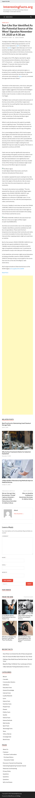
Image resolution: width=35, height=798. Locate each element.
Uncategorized (7, 736)
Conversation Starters (9, 682)
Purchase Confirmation (10, 754)
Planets (5, 709)
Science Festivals (7, 720)
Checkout (5, 752)
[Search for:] (17, 584)
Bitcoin (5, 676)
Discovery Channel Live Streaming (12, 763)
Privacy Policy (7, 771)
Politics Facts (6, 712)
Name (4, 557)
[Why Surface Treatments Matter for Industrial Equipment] (17, 440)
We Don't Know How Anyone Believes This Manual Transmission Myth (24, 639)
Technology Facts (7, 728)
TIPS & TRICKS (7, 734)
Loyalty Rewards (7, 695)
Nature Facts (6, 701)
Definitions (6, 684)
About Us (5, 749)
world (9, 47)
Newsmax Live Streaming (10, 768)
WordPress (11, 796)
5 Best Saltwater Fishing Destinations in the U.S (16, 666)
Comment (5, 536)
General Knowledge (8, 690)
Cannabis (5, 679)
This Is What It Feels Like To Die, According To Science (25, 617)
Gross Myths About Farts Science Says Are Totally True (9, 617)
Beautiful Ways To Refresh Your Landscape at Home (17, 664)
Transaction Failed (9, 760)
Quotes (5, 715)
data (20, 76)
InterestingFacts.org (18, 7)
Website (4, 572)
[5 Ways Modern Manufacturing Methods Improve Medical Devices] (17, 469)
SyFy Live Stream (7, 782)
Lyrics (4, 698)
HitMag (18, 796)
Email (4, 565)
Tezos (4, 731)
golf (18, 45)
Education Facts (7, 687)
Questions (6, 774)
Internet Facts (7, 693)
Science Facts (5, 22)
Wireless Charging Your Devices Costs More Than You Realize (9, 638)
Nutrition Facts (7, 704)
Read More (5, 272)
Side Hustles (6, 723)
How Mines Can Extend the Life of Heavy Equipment (17, 654)
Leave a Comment (19, 37)
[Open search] (31, 17)
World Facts (6, 739)
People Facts (6, 706)
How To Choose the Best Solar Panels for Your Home (17, 656)
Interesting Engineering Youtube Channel (14, 765)
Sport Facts (6, 726)
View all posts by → (19, 513)
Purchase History (8, 757)
